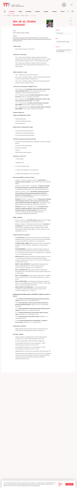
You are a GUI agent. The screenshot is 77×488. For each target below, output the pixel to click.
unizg (64, 4)
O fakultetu (9, 15)
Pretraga (72, 11)
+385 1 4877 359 (59, 33)
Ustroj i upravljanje (15, 15)
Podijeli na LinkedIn (70, 24)
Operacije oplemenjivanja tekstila (20, 37)
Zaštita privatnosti (36, 485)
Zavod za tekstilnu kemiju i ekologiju (21, 32)
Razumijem (69, 484)
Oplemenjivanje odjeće (33, 37)
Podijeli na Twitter (70, 21)
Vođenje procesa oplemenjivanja (34, 39)
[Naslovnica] (5, 11)
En (71, 4)
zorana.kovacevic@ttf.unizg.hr (62, 41)
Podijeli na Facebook (70, 18)
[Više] (68, 11)
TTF (4, 15)
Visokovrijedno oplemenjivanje (20, 39)
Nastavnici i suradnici (24, 15)
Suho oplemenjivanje (43, 37)
